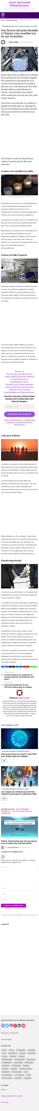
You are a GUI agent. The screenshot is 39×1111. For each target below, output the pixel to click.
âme (29, 1075)
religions (5, 1069)
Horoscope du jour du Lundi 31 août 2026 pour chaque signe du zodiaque (18, 755)
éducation (28, 1078)
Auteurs (3, 1089)
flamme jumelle (7, 1059)
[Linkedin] (19, 666)
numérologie (18, 1062)
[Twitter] (7, 1025)
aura (4, 1053)
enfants (22, 1056)
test (26, 1072)
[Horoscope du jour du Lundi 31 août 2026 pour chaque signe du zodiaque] (19, 738)
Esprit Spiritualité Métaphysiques (19, 4)
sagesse (14, 1069)
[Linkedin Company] (19, 1025)
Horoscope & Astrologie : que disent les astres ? (16, 751)
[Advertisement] (19, 946)
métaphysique (7, 1062)
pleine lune (6, 1065)
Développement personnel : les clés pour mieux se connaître (16, 811)
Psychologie (16, 1065)
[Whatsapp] (33, 666)
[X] (11, 666)
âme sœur (18, 1078)
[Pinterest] (26, 666)
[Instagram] (11, 1025)
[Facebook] (4, 666)
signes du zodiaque (26, 1069)
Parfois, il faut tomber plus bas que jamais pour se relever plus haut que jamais (19, 842)
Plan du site (5, 1102)
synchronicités (17, 1072)
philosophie (29, 1062)
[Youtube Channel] (23, 1025)
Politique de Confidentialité (9, 1033)
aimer (4, 1050)
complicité (32, 1053)
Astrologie (32, 1050)
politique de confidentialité (16, 422)
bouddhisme (13, 1053)
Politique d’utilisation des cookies (11, 1096)
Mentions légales (6, 1039)
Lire (4, 761)
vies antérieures (7, 1075)
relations (26, 1065)
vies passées (20, 1075)
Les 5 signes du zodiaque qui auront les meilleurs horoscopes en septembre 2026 (19, 793)
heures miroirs (20, 1059)
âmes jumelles (7, 1078)
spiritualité (6, 1072)
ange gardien (21, 1050)
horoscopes (31, 1059)
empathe (13, 1056)
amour (12, 1050)
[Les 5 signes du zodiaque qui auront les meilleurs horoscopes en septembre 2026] (19, 776)
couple (5, 1056)
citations (22, 1053)
